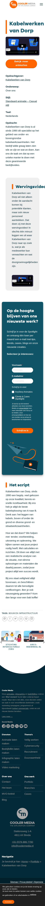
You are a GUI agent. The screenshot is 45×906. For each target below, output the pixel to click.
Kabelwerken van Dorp (18, 79)
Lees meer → (7, 716)
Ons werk (29, 776)
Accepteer (8, 902)
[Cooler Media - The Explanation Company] (22, 4)
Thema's (28, 734)
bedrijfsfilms (32, 694)
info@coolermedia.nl (23, 846)
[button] (41, 4)
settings (33, 895)
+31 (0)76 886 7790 (22, 842)
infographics (20, 694)
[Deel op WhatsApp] (4, 618)
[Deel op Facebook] (10, 618)
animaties (10, 694)
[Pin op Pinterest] (26, 618)
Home (24, 861)
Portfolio (34, 861)
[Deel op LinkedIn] (31, 618)
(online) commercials (20, 708)
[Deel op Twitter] (15, 618)
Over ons (7, 776)
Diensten (6, 734)
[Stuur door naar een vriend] (20, 618)
